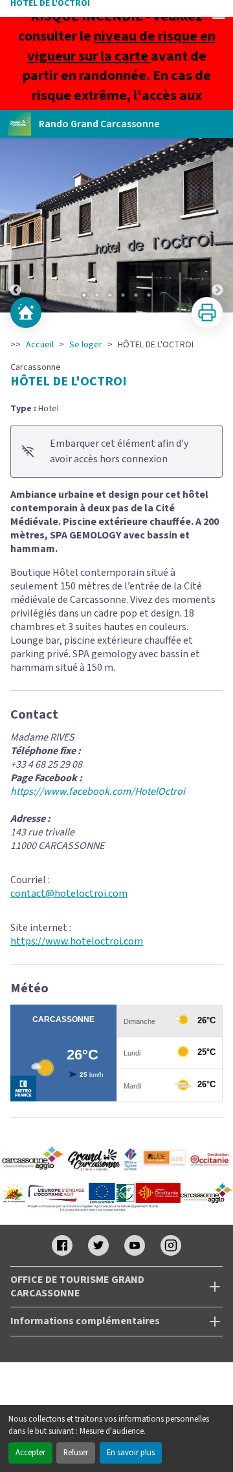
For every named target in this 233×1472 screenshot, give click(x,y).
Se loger (85, 344)
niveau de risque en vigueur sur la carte (121, 46)
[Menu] (219, 14)
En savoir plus (131, 1452)
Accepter (30, 1452)
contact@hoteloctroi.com (69, 893)
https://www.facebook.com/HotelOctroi (97, 791)
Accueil (40, 344)
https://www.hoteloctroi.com (76, 941)
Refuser (75, 1452)
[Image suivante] (217, 225)
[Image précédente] (15, 225)
